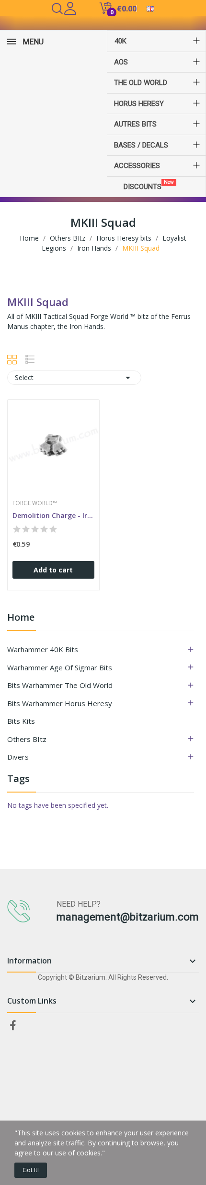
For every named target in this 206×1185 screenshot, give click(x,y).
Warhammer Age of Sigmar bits (59, 667)
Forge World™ (34, 503)
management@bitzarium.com (128, 917)
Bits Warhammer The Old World (60, 685)
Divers (18, 757)
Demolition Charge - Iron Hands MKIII (53, 515)
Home (20, 618)
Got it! (31, 1170)
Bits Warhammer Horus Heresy (59, 703)
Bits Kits (21, 721)
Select (74, 377)
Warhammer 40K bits (42, 649)
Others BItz (26, 739)
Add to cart (53, 569)
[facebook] (13, 1026)
